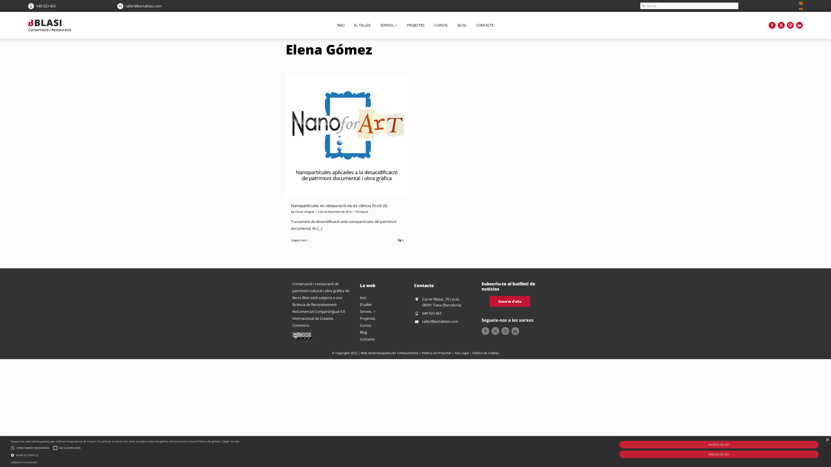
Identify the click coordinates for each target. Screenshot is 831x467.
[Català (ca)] (801, 3)
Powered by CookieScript (24, 462)
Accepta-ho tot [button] (719, 444)
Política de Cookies (485, 353)
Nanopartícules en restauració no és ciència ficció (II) (342, 135)
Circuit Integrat (304, 212)
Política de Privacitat (436, 353)
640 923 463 (46, 6)
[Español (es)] (801, 8)
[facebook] (772, 25)
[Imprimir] (49, 21)
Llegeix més (298, 240)
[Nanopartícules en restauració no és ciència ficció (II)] (347, 134)
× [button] (827, 439)
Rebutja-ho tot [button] (719, 454)
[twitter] (781, 25)
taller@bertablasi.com (144, 6)
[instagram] (790, 25)
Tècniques (361, 212)
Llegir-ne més (231, 441)
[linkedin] (799, 25)
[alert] (415, 451)
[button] (12, 448)
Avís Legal (462, 353)
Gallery (352, 135)
